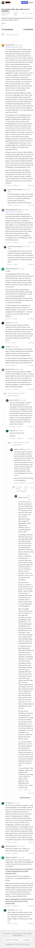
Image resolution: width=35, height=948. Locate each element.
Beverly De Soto (10, 369)
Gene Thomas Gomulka (5, 14)
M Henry (8, 347)
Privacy (25, 933)
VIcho (7, 323)
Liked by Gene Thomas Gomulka (15, 47)
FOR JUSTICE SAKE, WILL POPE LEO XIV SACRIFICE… (15, 10)
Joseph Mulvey (9, 45)
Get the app (26, 940)
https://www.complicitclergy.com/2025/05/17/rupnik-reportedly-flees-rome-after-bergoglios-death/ (19, 871)
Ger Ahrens (8, 803)
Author (9, 191)
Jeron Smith (13, 400)
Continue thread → (25, 798)
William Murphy (10, 269)
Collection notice (18, 935)
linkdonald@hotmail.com (13, 209)
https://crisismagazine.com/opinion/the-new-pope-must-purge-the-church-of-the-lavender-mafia (19, 901)
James (11, 430)
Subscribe (24, 2)
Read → (3, 23)
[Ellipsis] (32, 44)
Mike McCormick (10, 846)
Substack (8, 944)
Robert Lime (18, 449)
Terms (30, 933)
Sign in (31, 2)
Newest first (29, 29)
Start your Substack (13, 940)
